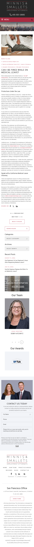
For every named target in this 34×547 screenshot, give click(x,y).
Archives (8, 244)
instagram (17, 206)
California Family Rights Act (11, 61)
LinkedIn (19, 477)
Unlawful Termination (9, 67)
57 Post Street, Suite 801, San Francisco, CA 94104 (18, 491)
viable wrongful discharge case (13, 196)
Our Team (12, 467)
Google (24, 477)
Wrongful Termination (22, 67)
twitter (13, 206)
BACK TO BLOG (17, 221)
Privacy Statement (23, 542)
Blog (16, 470)
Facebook (11, 477)
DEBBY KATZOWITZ (17, 334)
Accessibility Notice (12, 542)
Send (17, 446)
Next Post (15, 217)
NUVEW (7, 540)
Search (26, 228)
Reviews (9, 470)
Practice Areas (25, 467)
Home (5, 467)
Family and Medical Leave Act (11, 64)
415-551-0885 (18, 15)
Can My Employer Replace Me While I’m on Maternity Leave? (16, 270)
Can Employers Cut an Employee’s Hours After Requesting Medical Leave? (16, 261)
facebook (10, 206)
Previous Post (19, 213)
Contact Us (24, 470)
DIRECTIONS (17, 499)
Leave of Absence (26, 64)
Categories (9, 234)
